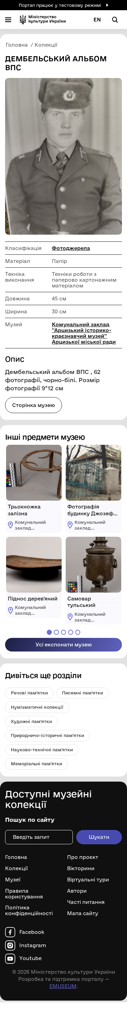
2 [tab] (56, 632)
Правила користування (24, 893)
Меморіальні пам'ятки (36, 763)
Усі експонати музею (64, 644)
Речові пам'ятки (29, 692)
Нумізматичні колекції (37, 707)
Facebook (31, 932)
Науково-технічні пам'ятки (42, 749)
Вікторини (80, 868)
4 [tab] (70, 632)
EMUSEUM (63, 986)
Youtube (30, 958)
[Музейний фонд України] (43, 19)
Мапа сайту (82, 913)
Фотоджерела (71, 248)
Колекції (16, 868)
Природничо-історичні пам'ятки (47, 735)
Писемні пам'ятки (82, 692)
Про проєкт (82, 857)
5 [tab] (77, 632)
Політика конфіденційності (29, 910)
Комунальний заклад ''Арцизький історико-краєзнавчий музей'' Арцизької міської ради (84, 333)
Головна (16, 857)
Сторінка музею (33, 405)
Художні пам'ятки (31, 721)
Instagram (32, 945)
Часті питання (86, 902)
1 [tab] (49, 632)
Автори (77, 891)
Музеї (12, 879)
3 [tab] (63, 632)
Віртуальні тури (88, 879)
